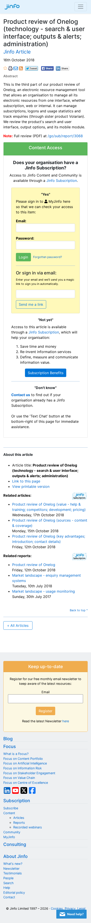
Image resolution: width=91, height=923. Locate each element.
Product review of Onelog (33, 564)
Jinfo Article (17, 52)
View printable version (30, 486)
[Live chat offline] (71, 914)
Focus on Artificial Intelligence (25, 763)
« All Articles (18, 625)
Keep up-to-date (45, 666)
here (65, 721)
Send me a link (31, 304)
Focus (9, 746)
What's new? (12, 863)
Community (11, 832)
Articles (18, 818)
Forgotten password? (47, 257)
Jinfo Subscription (61, 180)
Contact (9, 897)
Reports (19, 822)
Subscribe (10, 808)
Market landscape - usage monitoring (43, 591)
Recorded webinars (27, 827)
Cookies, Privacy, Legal (68, 908)
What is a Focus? (15, 754)
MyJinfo (9, 837)
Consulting (14, 844)
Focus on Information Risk (22, 768)
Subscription (16, 800)
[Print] (10, 68)
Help (6, 887)
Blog (8, 738)
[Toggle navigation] (80, 6)
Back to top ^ (79, 610)
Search (8, 883)
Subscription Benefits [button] (45, 373)
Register (45, 711)
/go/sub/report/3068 (65, 136)
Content (9, 813)
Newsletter (11, 868)
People (8, 878)
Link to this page (26, 481)
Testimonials (12, 873)
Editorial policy (14, 892)
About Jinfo (15, 856)
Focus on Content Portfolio (23, 758)
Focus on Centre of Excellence (25, 782)
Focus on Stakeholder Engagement (29, 773)
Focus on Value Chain (19, 778)
